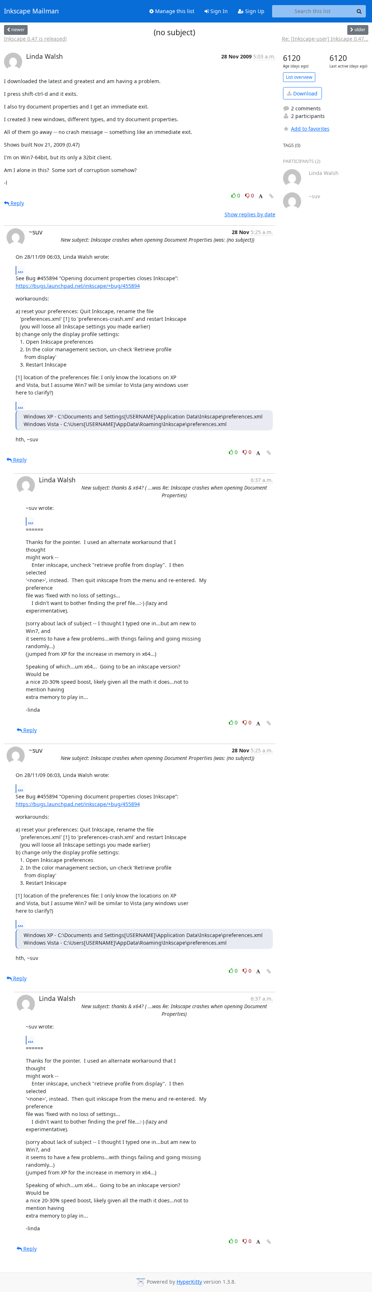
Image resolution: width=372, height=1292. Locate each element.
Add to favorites (310, 128)
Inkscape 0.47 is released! (35, 38)
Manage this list (174, 11)
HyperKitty (189, 1281)
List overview (299, 77)
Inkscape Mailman (31, 11)
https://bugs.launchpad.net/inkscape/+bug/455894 (78, 285)
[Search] (359, 11)
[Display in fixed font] (261, 196)
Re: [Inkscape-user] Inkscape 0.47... (325, 38)
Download (305, 93)
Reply (16, 203)
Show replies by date (250, 214)
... (20, 270)
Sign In (218, 11)
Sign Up (254, 11)
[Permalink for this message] (271, 196)
